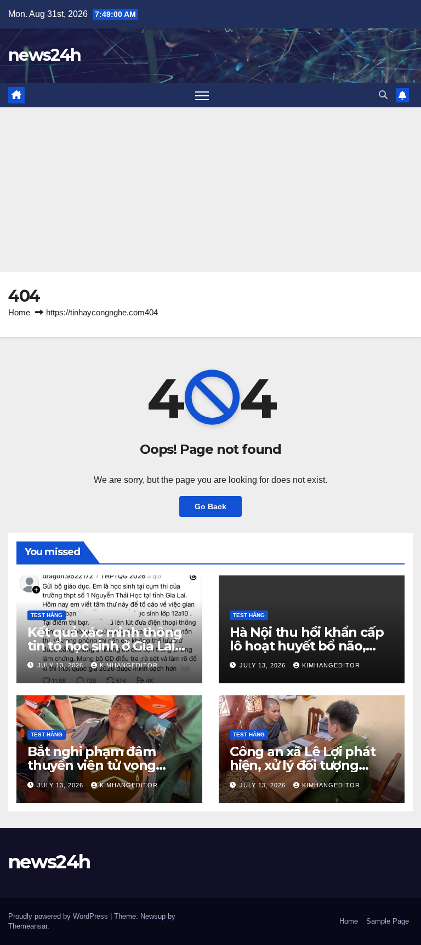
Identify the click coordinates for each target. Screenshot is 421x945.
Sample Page (387, 921)
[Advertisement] (210, 189)
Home (19, 312)
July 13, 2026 (61, 665)
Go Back (210, 506)
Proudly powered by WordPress (59, 916)
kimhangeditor (129, 665)
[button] (383, 95)
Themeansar (27, 926)
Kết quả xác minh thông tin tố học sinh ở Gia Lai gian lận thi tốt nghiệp (104, 645)
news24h (44, 55)
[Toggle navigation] (202, 95)
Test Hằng (46, 615)
